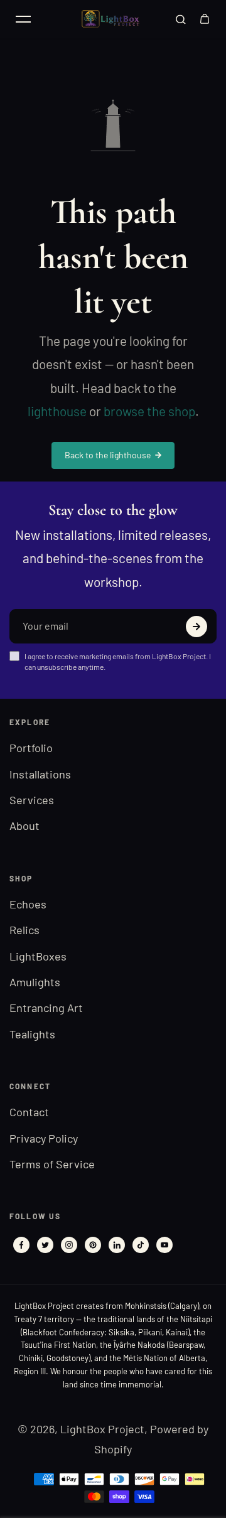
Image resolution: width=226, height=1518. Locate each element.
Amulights (34, 982)
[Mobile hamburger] (23, 19)
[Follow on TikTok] (141, 1245)
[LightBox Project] (113, 19)
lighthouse (57, 411)
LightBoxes (38, 956)
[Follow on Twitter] (45, 1245)
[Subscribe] (196, 626)
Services (31, 800)
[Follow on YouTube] (164, 1245)
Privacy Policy (43, 1138)
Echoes (27, 904)
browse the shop (149, 411)
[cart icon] (205, 19)
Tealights (32, 1034)
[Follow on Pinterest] (93, 1245)
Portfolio (31, 748)
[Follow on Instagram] (69, 1245)
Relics (24, 930)
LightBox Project (102, 1429)
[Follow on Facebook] (21, 1245)
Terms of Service (52, 1164)
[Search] (181, 19)
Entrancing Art (46, 1008)
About (24, 825)
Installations (40, 774)
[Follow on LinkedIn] (117, 1245)
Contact (29, 1112)
